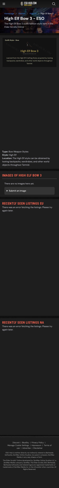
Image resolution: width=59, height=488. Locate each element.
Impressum (36, 445)
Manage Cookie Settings (18, 445)
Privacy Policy (38, 442)
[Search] (54, 4)
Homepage (9, 13)
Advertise (26, 448)
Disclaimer (38, 448)
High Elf (33, 13)
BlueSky (25, 442)
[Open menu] (3, 4)
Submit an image (17, 190)
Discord (16, 442)
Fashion (22, 13)
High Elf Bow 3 (29, 51)
